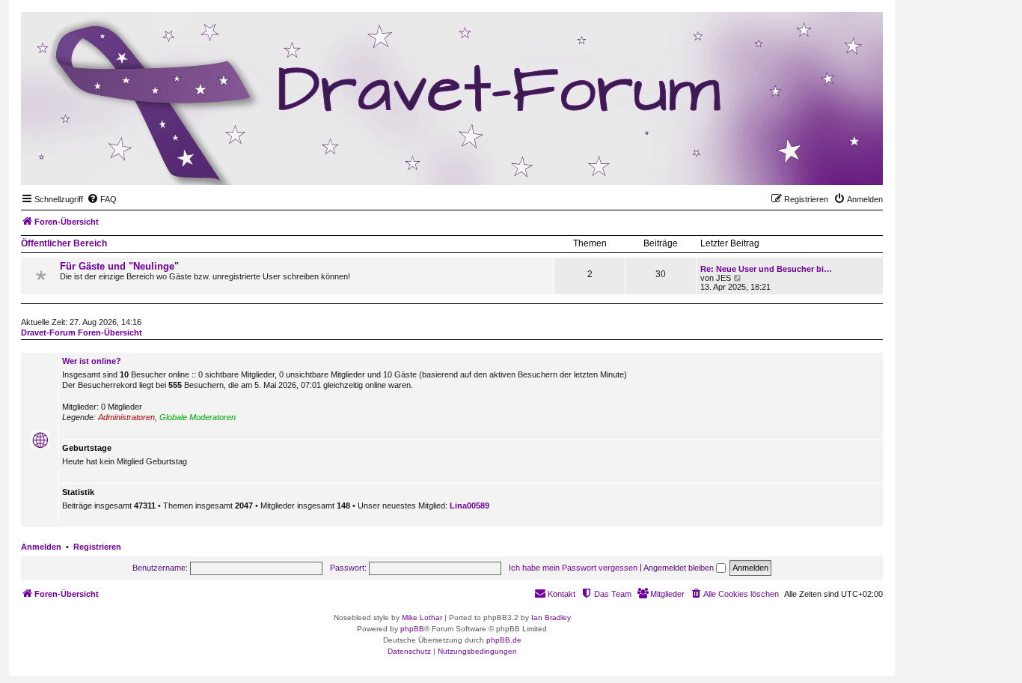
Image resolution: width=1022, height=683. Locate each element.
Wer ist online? (91, 360)
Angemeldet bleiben (679, 567)
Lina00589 (469, 505)
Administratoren (126, 417)
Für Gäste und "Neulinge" (119, 266)
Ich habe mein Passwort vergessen (573, 567)
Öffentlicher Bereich (64, 243)
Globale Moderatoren (197, 417)
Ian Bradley (551, 617)
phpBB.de (503, 640)
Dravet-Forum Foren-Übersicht (81, 332)
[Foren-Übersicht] (798, 162)
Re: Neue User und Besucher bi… (766, 268)
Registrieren (97, 546)
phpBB (412, 629)
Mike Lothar (422, 617)
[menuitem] (102, 199)
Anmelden (41, 546)
